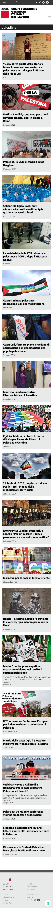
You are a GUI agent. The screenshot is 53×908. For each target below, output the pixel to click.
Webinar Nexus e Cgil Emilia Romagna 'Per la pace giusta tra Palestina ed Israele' (22, 788)
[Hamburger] (49, 17)
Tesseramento (32, 887)
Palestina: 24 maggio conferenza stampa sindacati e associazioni (23, 813)
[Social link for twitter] (36, 2)
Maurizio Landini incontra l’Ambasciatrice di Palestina (20, 393)
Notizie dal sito (32, 894)
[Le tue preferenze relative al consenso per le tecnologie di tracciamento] (48, 903)
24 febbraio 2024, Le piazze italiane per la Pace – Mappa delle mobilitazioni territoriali (25, 486)
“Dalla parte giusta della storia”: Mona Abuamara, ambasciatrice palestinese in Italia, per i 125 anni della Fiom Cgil (23, 68)
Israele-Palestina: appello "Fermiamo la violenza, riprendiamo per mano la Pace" (25, 622)
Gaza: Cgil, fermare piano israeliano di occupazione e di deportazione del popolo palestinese (26, 348)
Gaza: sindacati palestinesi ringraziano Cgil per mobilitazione (24, 302)
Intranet (6, 2)
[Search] (17, 2)
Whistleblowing (8, 897)
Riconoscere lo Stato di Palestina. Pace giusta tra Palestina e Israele (24, 848)
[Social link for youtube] (47, 2)
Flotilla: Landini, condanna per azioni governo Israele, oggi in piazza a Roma (25, 117)
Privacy (5, 900)
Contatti (30, 884)
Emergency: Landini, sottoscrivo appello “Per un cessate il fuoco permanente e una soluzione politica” (26, 534)
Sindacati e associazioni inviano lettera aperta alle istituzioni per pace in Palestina (26, 831)
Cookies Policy (8, 903)
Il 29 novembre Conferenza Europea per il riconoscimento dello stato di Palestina (25, 724)
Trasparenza (31, 889)
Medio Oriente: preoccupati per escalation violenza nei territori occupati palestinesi (22, 669)
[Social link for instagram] (43, 2)
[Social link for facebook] (40, 2)
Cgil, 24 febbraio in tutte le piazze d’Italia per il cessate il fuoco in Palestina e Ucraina (23, 439)
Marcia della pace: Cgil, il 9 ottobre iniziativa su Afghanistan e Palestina (25, 742)
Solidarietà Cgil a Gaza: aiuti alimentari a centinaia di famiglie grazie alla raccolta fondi (23, 209)
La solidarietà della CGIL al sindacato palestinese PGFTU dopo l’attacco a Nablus (25, 256)
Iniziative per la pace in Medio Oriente (26, 577)
